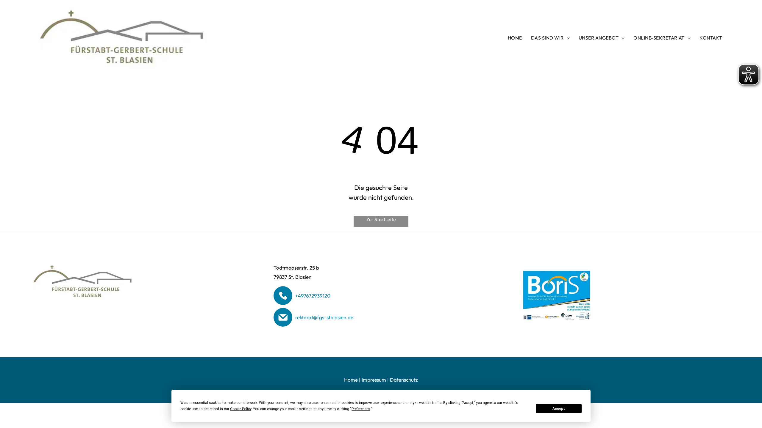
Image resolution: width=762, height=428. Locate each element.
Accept (558, 409)
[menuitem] (515, 37)
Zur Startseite (381, 219)
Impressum (374, 380)
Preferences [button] (361, 409)
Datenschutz (404, 380)
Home (351, 380)
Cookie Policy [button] (240, 409)
